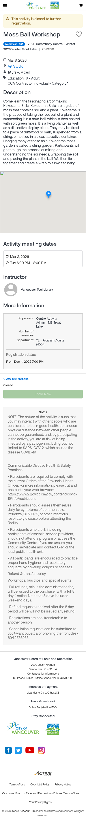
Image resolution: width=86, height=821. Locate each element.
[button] (79, 34)
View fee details (15, 379)
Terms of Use (71, 793)
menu (5, 5)
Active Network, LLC (23, 811)
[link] (15, 66)
